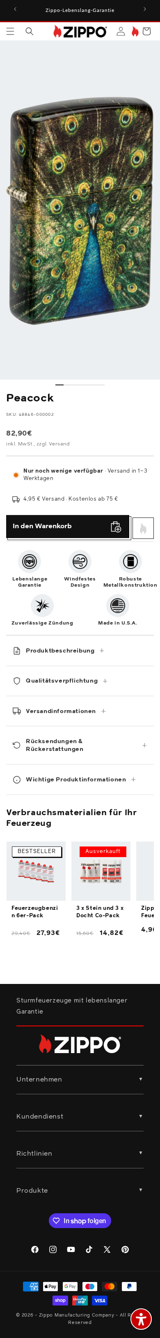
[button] (10, 31)
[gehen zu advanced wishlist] (134, 31)
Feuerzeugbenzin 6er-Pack (34, 912)
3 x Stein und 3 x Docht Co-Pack (99, 912)
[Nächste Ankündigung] (145, 9)
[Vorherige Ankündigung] (15, 9)
